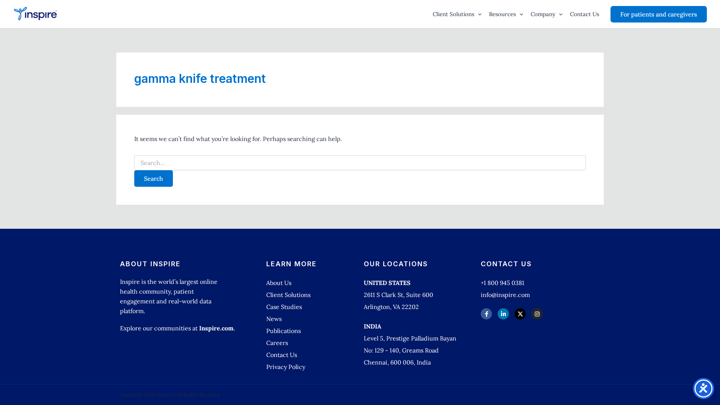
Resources (502, 14)
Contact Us (584, 14)
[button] (478, 14)
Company (543, 14)
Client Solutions (453, 14)
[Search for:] (360, 163)
